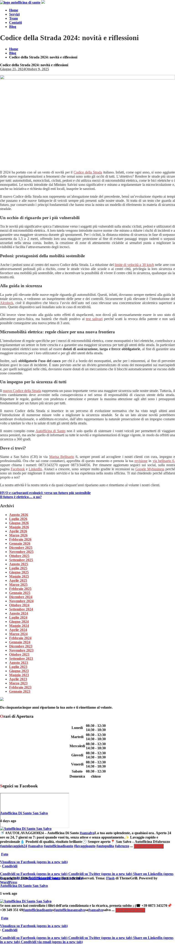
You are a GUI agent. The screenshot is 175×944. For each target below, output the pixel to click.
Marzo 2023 (18, 683)
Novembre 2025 (21, 552)
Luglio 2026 (18, 519)
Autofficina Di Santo (44, 878)
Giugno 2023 (19, 671)
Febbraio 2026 (20, 539)
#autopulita (105, 846)
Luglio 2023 (18, 667)
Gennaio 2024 (19, 642)
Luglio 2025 (18, 568)
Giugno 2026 (19, 523)
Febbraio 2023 (20, 687)
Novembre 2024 (21, 601)
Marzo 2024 (18, 634)
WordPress (8, 882)
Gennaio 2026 (19, 543)
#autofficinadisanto (58, 846)
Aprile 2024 (18, 630)
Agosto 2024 (18, 613)
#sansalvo (87, 833)
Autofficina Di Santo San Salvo (24, 813)
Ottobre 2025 (19, 556)
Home (13, 10)
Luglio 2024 (18, 617)
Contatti (15, 22)
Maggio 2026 (19, 527)
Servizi (14, 14)
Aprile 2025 (18, 580)
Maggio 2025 (19, 576)
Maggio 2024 (19, 626)
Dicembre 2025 (20, 548)
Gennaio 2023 (19, 691)
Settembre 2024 (21, 609)
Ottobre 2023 (19, 654)
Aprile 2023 (18, 679)
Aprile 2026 (18, 531)
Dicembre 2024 (20, 597)
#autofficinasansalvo (69, 910)
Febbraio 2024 (20, 638)
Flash (110, 878)
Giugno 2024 (19, 621)
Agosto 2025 (18, 564)
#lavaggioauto (84, 846)
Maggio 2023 (19, 675)
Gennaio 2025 (19, 593)
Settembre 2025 (21, 560)
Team (13, 18)
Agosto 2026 (18, 515)
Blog (12, 27)
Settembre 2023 (21, 658)
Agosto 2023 (18, 663)
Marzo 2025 (18, 584)
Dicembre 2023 (20, 646)
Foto (4, 854)
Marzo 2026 (18, 535)
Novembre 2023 (21, 650)
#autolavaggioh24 (13, 846)
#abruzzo (122, 846)
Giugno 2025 (19, 572)
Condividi (9, 866)
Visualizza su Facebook (34, 862)
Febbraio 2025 (20, 589)
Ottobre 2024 (19, 605)
